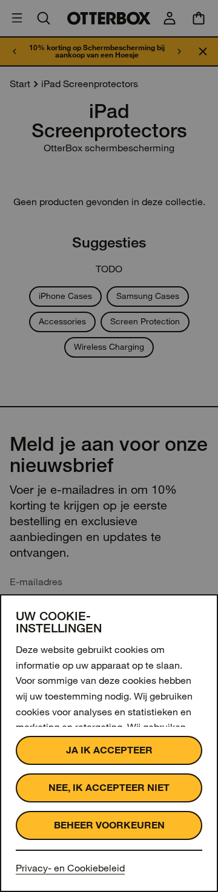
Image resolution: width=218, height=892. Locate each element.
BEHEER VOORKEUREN (109, 825)
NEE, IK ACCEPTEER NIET (109, 787)
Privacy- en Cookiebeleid (70, 868)
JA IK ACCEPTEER (109, 750)
